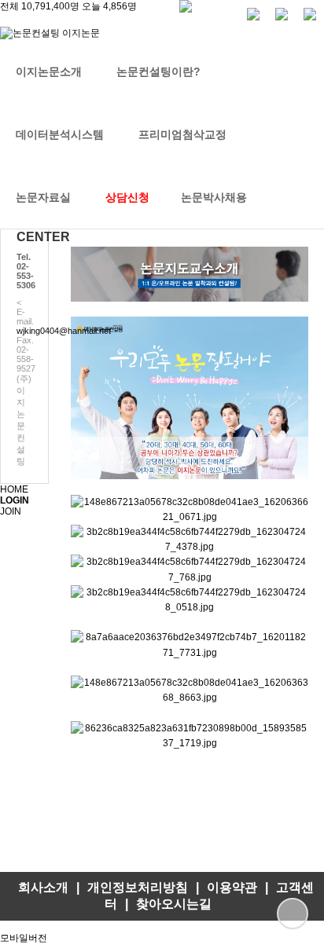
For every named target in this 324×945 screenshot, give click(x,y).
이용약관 (232, 887)
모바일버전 (23, 937)
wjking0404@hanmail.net (64, 330)
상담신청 (127, 197)
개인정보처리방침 (137, 887)
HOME (14, 489)
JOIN (10, 511)
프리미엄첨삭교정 (182, 134)
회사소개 (43, 887)
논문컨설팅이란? (158, 71)
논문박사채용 (214, 197)
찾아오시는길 (174, 903)
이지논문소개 (49, 71)
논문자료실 (43, 197)
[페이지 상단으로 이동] (292, 913)
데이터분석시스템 (60, 134)
